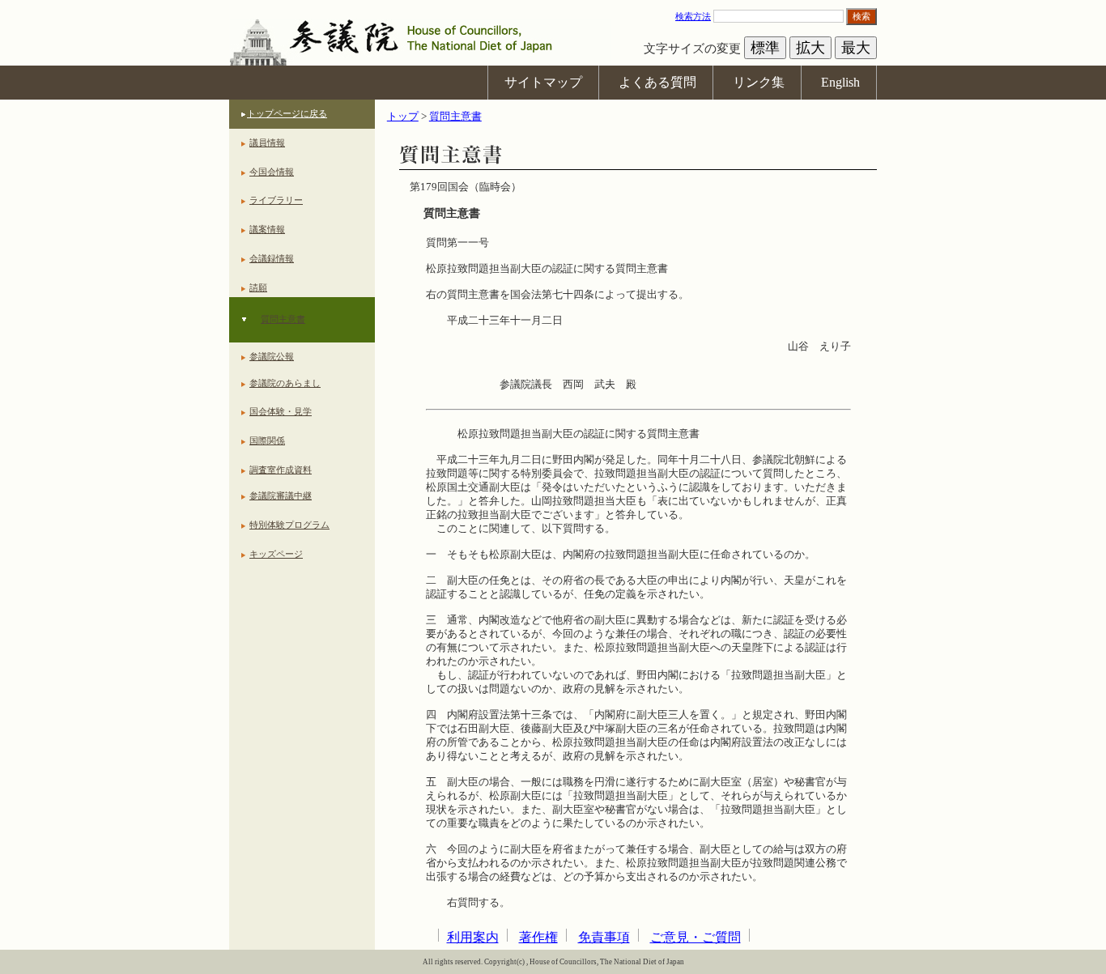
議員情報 (267, 142)
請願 (258, 287)
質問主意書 (283, 319)
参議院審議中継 (280, 495)
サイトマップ (543, 82)
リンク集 (759, 82)
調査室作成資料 (280, 469)
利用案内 (473, 937)
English (840, 82)
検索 (861, 16)
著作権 (538, 937)
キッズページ (276, 554)
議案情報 (267, 229)
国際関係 (267, 440)
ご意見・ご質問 (695, 937)
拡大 (810, 48)
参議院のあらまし (285, 383)
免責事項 (604, 937)
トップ (403, 116)
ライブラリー (276, 200)
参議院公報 (271, 356)
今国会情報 (271, 172)
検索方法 (693, 16)
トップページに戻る (287, 113)
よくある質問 (657, 82)
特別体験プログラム (289, 525)
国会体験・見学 (280, 411)
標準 (765, 48)
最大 (855, 48)
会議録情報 (271, 258)
